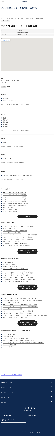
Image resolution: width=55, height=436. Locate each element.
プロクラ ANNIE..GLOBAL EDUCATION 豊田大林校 (15, 203)
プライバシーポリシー (32, 432)
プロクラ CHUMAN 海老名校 (10, 209)
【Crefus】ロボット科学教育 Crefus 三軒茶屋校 (15, 281)
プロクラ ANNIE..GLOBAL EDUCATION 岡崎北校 (15, 195)
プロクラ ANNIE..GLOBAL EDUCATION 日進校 (14, 199)
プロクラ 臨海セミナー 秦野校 (11, 302)
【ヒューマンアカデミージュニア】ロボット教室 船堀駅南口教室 (20, 235)
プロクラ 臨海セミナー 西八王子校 (12, 233)
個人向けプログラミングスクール (8, 420)
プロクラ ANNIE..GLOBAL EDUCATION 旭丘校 (14, 193)
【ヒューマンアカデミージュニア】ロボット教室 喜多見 (18, 311)
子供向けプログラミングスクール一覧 (12, 18)
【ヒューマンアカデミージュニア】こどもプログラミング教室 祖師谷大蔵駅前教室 (25, 315)
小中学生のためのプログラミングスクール (35, 415)
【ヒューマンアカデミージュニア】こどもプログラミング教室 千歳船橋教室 (23, 300)
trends (2, 18)
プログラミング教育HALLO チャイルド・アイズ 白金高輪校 (18, 226)
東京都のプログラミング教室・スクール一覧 (27, 251)
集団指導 (5, 142)
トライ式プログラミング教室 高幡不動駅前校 (15, 231)
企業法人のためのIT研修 (6, 415)
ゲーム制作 (6, 98)
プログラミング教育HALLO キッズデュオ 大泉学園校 (17, 245)
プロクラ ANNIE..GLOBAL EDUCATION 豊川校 (14, 201)
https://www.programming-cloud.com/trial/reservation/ (17, 175)
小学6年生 (5, 126)
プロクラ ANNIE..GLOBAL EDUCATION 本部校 (14, 205)
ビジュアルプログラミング (10, 100)
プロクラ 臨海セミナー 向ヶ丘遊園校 (12, 309)
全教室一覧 (28, 216)
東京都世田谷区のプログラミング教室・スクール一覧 (27, 287)
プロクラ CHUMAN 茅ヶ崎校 (10, 211)
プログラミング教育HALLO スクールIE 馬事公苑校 (16, 338)
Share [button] (5, 15)
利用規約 (38, 432)
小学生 (4, 118)
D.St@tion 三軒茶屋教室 (9, 264)
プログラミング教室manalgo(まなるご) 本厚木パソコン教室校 (19, 298)
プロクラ (22, 18)
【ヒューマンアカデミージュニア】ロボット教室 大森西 (18, 239)
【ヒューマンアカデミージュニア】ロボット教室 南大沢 (18, 237)
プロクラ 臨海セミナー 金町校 (11, 241)
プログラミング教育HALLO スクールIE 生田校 (15, 317)
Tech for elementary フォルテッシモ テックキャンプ (16, 271)
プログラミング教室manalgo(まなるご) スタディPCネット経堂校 (20, 305)
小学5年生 (5, 124)
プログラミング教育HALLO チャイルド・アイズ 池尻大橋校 (18, 277)
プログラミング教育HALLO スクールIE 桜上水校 (15, 269)
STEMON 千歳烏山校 (8, 262)
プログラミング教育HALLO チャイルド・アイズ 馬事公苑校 (18, 340)
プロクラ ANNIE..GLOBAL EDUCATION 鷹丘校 (14, 197)
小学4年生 (5, 122)
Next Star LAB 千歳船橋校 (9, 345)
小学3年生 (5, 120)
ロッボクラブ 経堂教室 (9, 334)
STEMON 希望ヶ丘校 (8, 347)
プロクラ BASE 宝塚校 (8, 207)
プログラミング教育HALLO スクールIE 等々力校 (15, 275)
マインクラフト (7, 158)
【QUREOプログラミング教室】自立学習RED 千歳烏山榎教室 (19, 279)
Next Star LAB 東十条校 (9, 228)
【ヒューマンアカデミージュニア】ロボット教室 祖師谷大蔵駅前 (20, 307)
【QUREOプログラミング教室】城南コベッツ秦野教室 (17, 313)
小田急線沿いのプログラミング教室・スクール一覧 (27, 323)
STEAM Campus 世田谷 (9, 336)
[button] (3, 1)
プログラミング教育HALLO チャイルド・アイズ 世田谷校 (18, 273)
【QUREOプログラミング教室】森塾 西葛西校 (15, 243)
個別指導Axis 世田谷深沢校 (10, 267)
